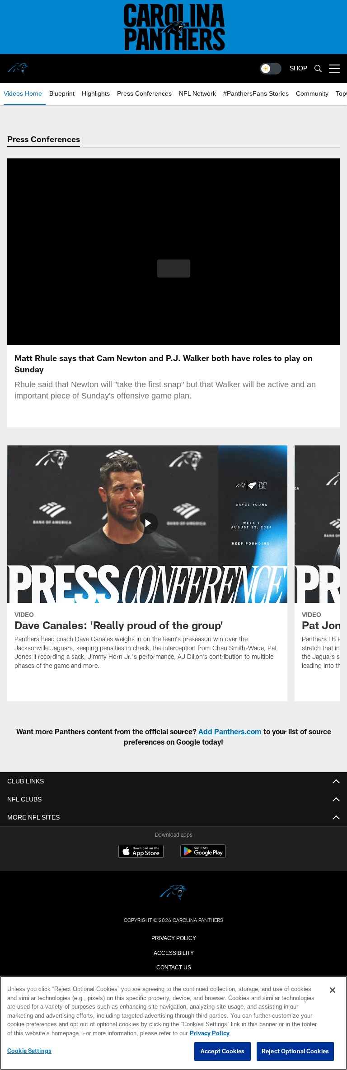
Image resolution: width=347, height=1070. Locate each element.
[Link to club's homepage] (18, 65)
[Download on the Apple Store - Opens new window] (141, 852)
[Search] (318, 69)
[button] (173, 268)
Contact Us (173, 966)
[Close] (332, 991)
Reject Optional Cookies (295, 1051)
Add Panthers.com (230, 731)
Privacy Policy (173, 937)
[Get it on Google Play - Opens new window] (203, 856)
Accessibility (173, 952)
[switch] (270, 68)
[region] (173, 1023)
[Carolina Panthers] (173, 893)
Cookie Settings (29, 1051)
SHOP (298, 68)
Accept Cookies (222, 1051)
